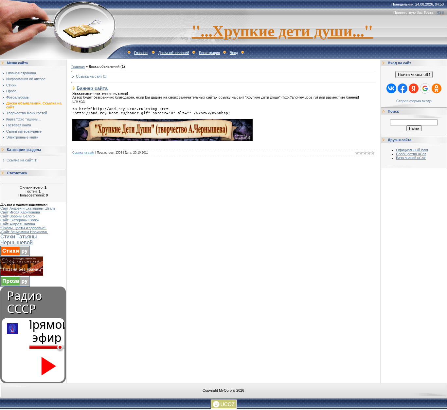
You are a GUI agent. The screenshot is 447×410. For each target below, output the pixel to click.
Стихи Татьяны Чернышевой (18, 239)
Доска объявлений (173, 53)
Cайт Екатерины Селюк (19, 220)
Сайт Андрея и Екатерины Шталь (27, 208)
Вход (234, 53)
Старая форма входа (414, 101)
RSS (440, 12)
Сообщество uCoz (411, 154)
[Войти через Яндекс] (414, 88)
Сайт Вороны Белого (17, 216)
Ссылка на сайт (20, 160)
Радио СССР (24, 302)
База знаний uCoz (411, 158)
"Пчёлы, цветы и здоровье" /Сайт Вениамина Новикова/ (24, 230)
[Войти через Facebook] (402, 88)
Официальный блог (412, 150)
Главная (141, 53)
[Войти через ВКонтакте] (391, 88)
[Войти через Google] (425, 88)
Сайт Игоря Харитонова (20, 212)
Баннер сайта (92, 88)
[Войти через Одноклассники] (436, 88)
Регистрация (209, 53)
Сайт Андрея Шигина (17, 224)
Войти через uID (414, 74)
